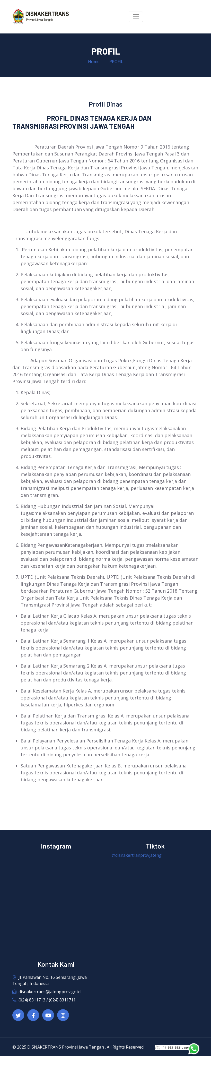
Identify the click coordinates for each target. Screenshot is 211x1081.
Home (94, 61)
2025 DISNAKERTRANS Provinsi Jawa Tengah (61, 1047)
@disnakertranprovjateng (137, 855)
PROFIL (116, 61)
